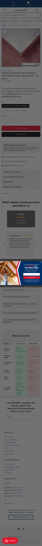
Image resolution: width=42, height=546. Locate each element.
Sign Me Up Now (31, 277)
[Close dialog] (41, 262)
